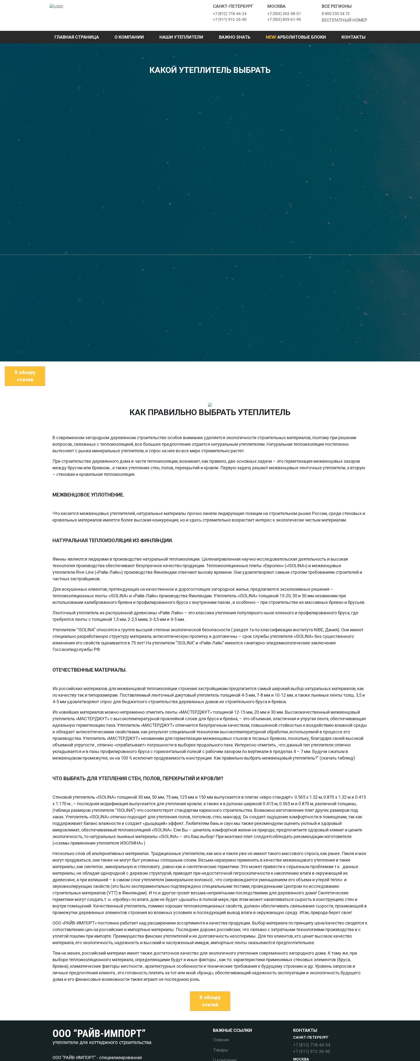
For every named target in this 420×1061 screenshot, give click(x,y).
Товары (220, 1049)
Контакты (353, 37)
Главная (221, 1039)
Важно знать (234, 37)
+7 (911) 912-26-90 (229, 19)
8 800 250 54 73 (336, 13)
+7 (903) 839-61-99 (284, 19)
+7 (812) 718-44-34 (229, 13)
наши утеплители (181, 37)
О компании (129, 37)
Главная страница (76, 37)
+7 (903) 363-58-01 (284, 13)
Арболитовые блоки (296, 37)
